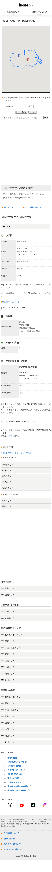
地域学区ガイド (14, 758)
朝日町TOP (9, 207)
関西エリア (6, 506)
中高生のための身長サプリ (19, 790)
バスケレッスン (14, 782)
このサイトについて (12, 844)
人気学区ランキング (16, 770)
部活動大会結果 (14, 766)
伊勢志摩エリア (8, 476)
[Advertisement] (26, 153)
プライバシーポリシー (13, 849)
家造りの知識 (13, 778)
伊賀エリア (6, 482)
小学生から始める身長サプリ (20, 786)
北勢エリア (6, 470)
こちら (11, 436)
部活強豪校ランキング (17, 762)
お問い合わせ (9, 839)
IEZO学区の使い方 (33, 207)
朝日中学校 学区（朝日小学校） (17, 453)
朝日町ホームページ (11, 302)
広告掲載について (11, 833)
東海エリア (6, 501)
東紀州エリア (7, 488)
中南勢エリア (7, 465)
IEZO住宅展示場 (14, 774)
